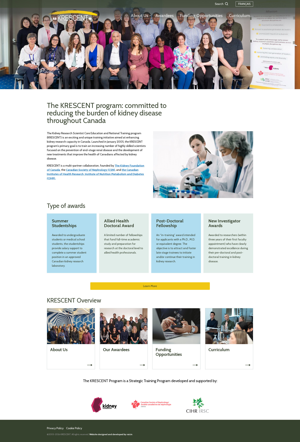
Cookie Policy (74, 428)
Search (219, 4)
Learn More (150, 286)
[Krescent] (72, 15)
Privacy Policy (55, 428)
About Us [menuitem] (139, 15)
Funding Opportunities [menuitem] (201, 15)
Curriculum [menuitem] (239, 15)
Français (244, 4)
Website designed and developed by (110, 434)
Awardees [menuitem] (164, 15)
